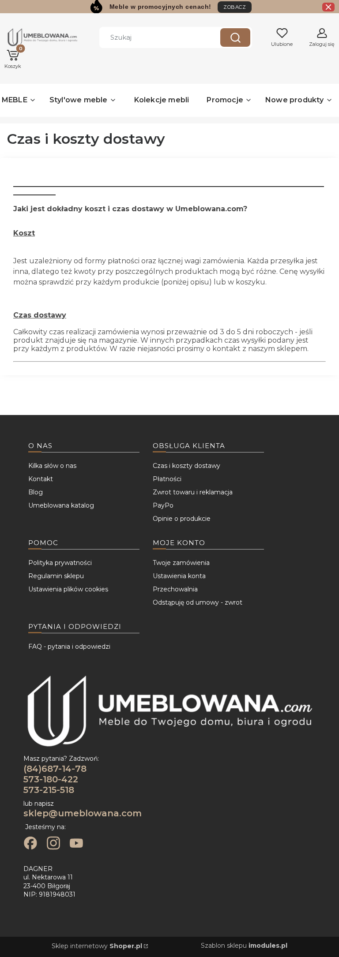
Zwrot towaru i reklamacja (193, 492)
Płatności (167, 479)
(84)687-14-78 (55, 768)
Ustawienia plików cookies (68, 589)
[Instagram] (53, 844)
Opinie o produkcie (182, 519)
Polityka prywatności (60, 563)
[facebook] (30, 844)
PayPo (163, 505)
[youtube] (76, 844)
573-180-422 (50, 779)
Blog (35, 492)
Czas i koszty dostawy (186, 466)
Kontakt (40, 479)
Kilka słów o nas (52, 466)
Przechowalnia (175, 589)
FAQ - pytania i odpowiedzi (69, 646)
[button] (235, 37)
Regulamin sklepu (56, 576)
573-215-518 (48, 790)
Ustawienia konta (179, 576)
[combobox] (153, 37)
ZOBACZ (234, 7)
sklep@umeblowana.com (82, 813)
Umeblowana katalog (61, 505)
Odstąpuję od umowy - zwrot (197, 602)
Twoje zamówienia (181, 563)
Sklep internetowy (97, 946)
